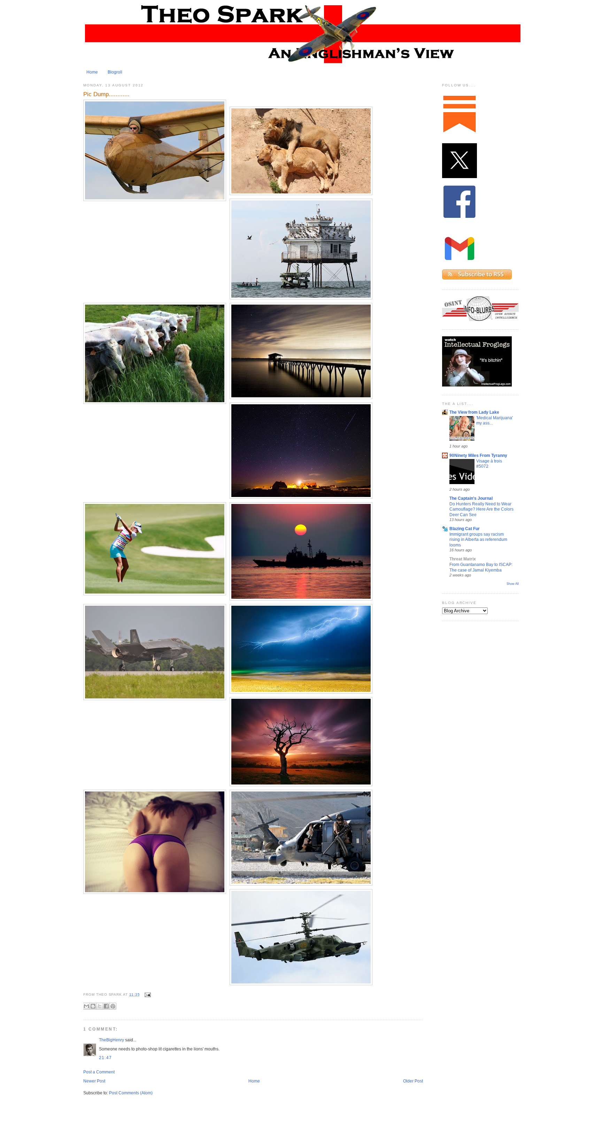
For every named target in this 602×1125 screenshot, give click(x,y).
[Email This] (86, 1006)
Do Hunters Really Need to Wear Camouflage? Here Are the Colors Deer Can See (481, 509)
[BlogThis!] (93, 1006)
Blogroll (115, 72)
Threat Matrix (462, 559)
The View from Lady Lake (474, 412)
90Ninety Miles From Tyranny (478, 455)
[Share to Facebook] (106, 1006)
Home (92, 72)
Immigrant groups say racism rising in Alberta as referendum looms (478, 539)
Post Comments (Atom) (131, 1092)
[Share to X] (99, 1006)
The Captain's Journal (471, 498)
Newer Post (94, 1081)
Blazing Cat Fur (464, 528)
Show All (513, 584)
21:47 (105, 1057)
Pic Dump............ (106, 94)
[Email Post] (146, 994)
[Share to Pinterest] (112, 1006)
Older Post (413, 1081)
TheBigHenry (111, 1040)
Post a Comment (99, 1072)
